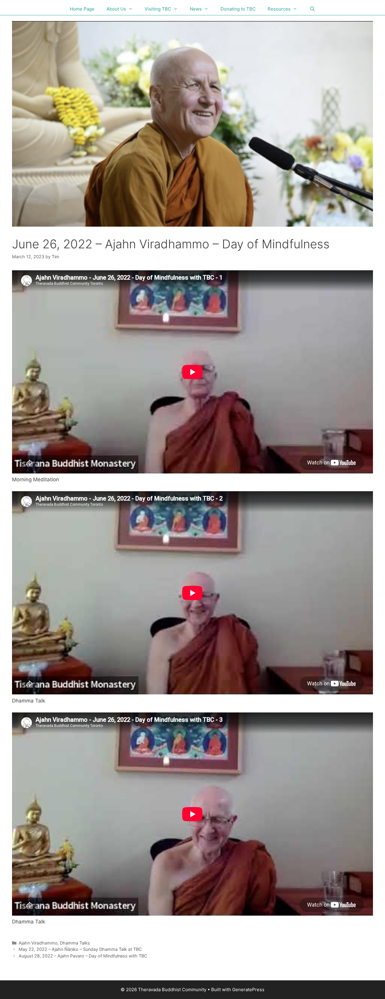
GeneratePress (248, 989)
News (196, 9)
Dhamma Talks (75, 942)
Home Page (82, 9)
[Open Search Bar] (312, 9)
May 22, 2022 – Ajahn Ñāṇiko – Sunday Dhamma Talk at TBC (80, 949)
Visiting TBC (158, 9)
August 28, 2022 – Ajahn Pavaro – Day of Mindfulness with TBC (83, 955)
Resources (279, 9)
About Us (116, 9)
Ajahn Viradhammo (38, 942)
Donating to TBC (238, 9)
